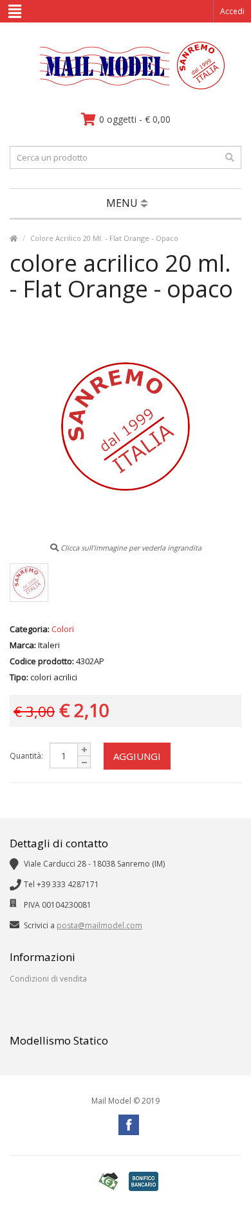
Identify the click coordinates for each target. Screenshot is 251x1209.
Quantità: (26, 755)
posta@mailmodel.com (99, 925)
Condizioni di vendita (48, 978)
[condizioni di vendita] (108, 1181)
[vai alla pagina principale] (126, 86)
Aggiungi (137, 756)
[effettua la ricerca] (229, 157)
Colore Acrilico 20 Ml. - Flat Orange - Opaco (104, 238)
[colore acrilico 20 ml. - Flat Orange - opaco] (29, 582)
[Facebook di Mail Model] (128, 1125)
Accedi (232, 11)
